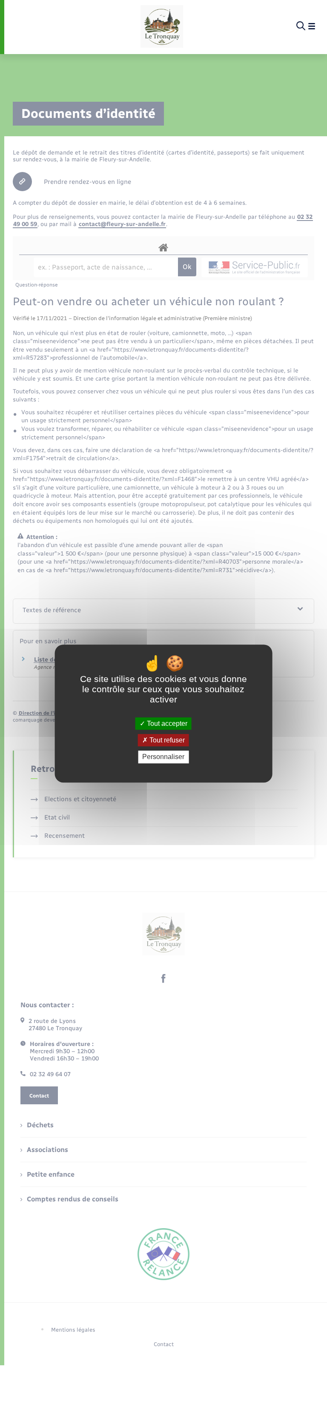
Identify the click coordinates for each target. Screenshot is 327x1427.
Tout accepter (166, 723)
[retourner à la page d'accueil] (162, 26)
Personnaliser (163, 757)
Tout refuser (166, 740)
